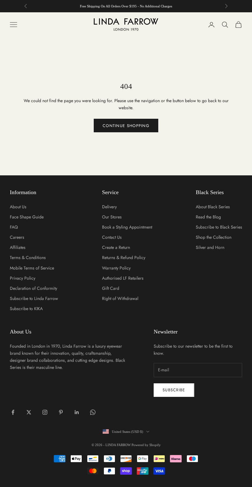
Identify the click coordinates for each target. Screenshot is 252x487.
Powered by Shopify (146, 445)
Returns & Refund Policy (123, 257)
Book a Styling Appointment (127, 227)
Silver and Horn (210, 247)
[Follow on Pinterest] (61, 412)
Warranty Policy (116, 268)
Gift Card (110, 288)
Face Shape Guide (27, 217)
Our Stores (112, 217)
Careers (17, 237)
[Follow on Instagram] (45, 412)
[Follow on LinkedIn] (77, 412)
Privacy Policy (22, 278)
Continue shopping (126, 126)
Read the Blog (208, 217)
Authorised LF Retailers (123, 278)
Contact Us (112, 237)
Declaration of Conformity (33, 288)
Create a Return (116, 247)
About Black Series (213, 207)
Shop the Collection (213, 237)
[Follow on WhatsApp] (93, 412)
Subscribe (174, 390)
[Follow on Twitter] (29, 412)
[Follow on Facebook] (13, 412)
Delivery (109, 207)
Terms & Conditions (28, 257)
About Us (18, 207)
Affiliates (18, 247)
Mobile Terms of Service (32, 268)
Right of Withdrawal (120, 298)
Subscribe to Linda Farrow (34, 298)
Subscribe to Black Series (219, 227)
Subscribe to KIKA (26, 308)
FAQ (14, 227)
